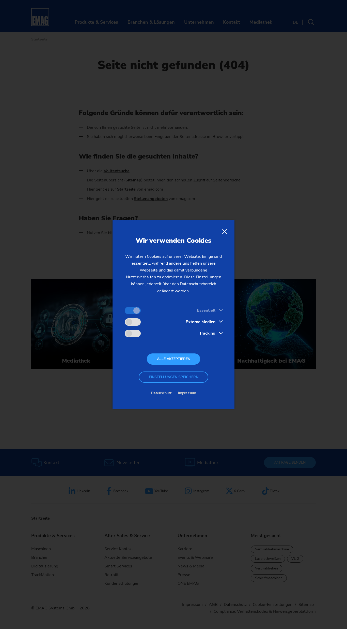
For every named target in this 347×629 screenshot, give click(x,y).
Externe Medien (200, 322)
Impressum (187, 393)
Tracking (207, 333)
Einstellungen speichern (173, 377)
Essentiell (206, 310)
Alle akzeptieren (173, 358)
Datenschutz (161, 393)
